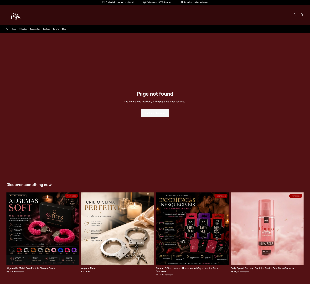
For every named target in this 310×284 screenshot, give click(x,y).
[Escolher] (74, 260)
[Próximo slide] (74, 228)
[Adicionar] (149, 260)
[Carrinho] (301, 14)
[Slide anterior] (11, 228)
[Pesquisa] (7, 28)
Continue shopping (155, 113)
